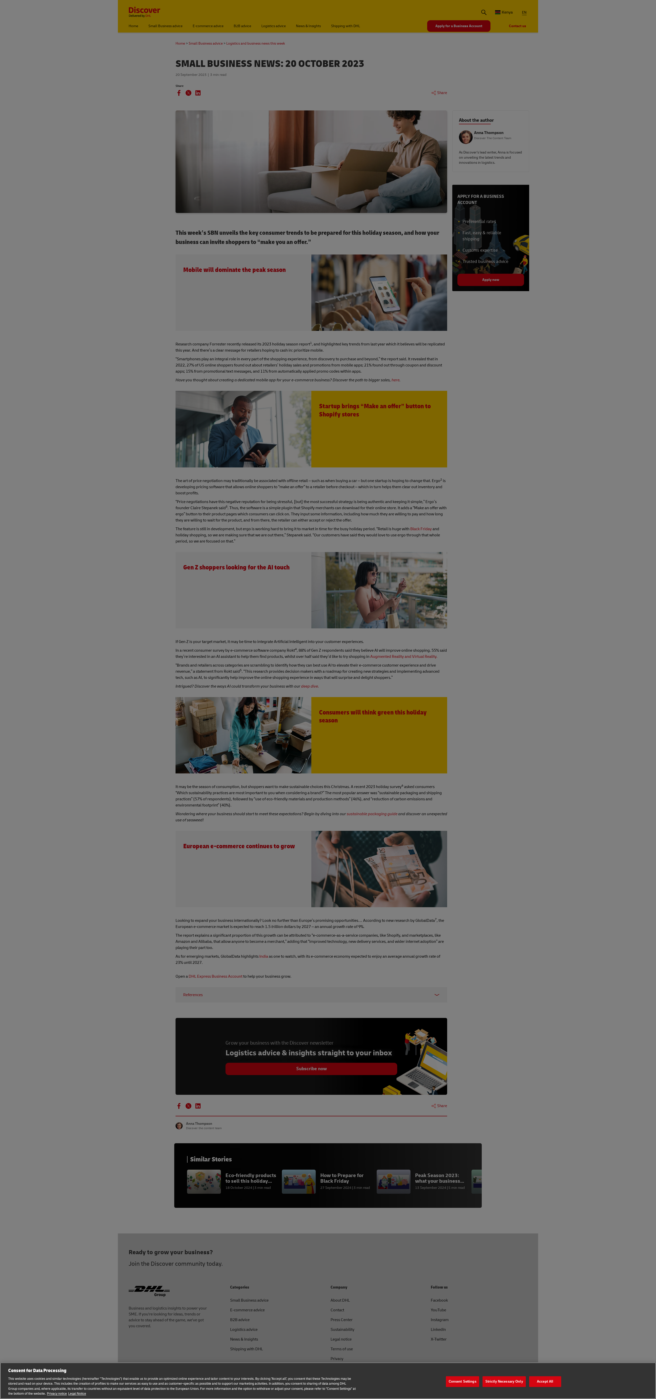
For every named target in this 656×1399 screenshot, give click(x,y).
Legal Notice (77, 1394)
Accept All (545, 1382)
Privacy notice (57, 1394)
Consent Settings (462, 1382)
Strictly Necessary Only (504, 1382)
